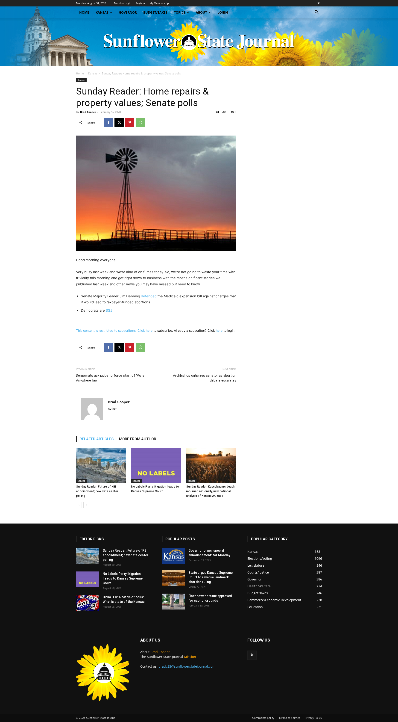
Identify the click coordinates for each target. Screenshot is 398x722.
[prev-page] (79, 505)
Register (140, 3)
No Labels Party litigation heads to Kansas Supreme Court (123, 578)
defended (149, 296)
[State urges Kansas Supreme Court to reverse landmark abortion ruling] (173, 578)
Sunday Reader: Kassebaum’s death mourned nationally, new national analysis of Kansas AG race (210, 491)
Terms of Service (289, 718)
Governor (128, 12)
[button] (316, 13)
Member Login (122, 3)
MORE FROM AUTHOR (137, 439)
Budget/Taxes (155, 12)
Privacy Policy (313, 718)
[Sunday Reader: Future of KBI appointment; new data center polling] (101, 465)
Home (84, 12)
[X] (318, 3)
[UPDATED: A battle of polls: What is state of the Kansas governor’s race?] (87, 603)
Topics (179, 12)
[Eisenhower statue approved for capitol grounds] (173, 602)
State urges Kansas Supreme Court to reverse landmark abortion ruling (210, 577)
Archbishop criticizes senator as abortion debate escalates (204, 377)
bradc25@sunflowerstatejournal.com (186, 666)
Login (222, 12)
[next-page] (86, 505)
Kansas (102, 12)
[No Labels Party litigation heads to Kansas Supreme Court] (156, 465)
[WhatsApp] (140, 122)
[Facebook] (108, 122)
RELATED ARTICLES (97, 439)
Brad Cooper (88, 112)
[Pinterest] (129, 122)
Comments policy (263, 718)
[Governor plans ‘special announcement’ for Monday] (173, 556)
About (201, 12)
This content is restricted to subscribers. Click (111, 330)
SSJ (109, 310)
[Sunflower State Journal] (199, 42)
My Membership (159, 3)
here (149, 330)
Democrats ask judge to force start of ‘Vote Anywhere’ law (110, 377)
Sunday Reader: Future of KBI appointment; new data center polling (97, 491)
